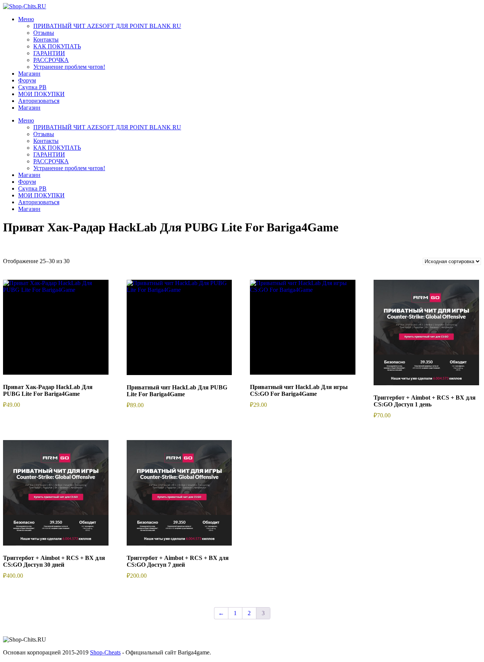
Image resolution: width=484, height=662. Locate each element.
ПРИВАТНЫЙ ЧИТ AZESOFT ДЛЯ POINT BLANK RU (107, 26)
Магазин (29, 107)
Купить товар (426, 340)
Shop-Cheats (105, 652)
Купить (55, 335)
